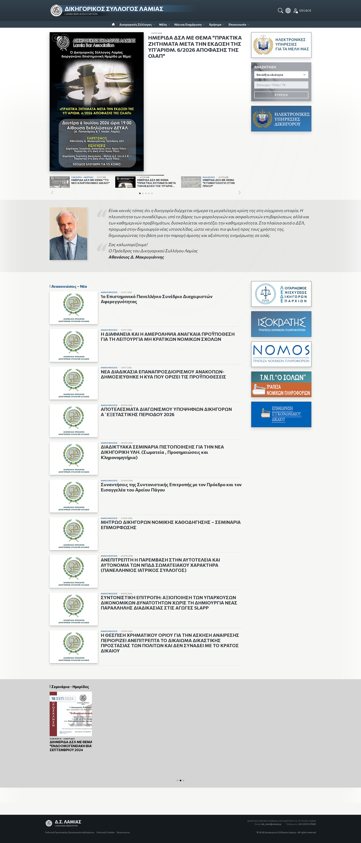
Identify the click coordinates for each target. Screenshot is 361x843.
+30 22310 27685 (301, 824)
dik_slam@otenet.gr (268, 824)
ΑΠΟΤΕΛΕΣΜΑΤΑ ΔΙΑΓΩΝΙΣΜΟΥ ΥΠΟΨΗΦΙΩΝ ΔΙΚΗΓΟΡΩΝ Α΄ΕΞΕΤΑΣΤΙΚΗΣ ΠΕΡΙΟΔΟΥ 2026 (166, 411)
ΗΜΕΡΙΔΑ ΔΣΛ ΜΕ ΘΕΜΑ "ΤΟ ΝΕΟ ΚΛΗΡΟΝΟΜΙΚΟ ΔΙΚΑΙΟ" (77, 748)
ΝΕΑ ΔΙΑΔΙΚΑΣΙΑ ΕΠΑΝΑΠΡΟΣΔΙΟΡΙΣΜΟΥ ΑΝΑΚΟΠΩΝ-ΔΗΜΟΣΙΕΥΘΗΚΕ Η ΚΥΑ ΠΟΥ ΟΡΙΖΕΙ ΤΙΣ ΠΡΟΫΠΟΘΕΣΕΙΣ (163, 374)
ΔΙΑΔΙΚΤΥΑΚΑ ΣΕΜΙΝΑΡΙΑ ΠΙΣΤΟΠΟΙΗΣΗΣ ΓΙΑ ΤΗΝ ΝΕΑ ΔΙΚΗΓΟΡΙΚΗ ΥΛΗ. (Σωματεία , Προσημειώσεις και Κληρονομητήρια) (162, 452)
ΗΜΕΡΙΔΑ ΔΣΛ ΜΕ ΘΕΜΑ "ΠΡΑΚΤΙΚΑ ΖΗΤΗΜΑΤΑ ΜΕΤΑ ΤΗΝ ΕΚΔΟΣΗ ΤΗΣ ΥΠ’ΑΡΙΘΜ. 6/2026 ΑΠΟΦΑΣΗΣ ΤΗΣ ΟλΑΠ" (195, 46)
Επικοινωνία (123, 832)
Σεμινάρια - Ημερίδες (62, 743)
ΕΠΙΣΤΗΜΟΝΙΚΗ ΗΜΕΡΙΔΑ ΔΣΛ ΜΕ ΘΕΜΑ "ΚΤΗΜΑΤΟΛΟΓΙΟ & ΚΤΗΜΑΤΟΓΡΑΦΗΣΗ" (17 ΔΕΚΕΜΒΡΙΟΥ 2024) (277, 752)
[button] (64, 38)
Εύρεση (281, 95)
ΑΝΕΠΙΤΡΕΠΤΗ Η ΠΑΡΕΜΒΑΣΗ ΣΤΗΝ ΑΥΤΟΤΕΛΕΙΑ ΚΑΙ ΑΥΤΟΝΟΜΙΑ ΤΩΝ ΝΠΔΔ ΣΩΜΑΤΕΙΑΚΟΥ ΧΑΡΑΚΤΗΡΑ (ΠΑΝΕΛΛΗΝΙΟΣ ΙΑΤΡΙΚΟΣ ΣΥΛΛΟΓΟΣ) (160, 565)
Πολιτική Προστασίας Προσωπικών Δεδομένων (69, 832)
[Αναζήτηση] (280, 10)
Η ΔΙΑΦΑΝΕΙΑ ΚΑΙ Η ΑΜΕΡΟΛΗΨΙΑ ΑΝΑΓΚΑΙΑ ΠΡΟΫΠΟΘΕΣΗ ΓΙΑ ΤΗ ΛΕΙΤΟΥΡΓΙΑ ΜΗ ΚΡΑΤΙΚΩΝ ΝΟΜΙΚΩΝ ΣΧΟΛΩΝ (168, 336)
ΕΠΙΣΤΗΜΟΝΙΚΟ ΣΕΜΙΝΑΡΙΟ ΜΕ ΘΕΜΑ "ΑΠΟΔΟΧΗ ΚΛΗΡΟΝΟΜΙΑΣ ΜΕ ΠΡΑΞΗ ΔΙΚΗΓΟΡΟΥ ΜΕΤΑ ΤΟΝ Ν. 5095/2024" (213, 746)
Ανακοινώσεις (109, 292)
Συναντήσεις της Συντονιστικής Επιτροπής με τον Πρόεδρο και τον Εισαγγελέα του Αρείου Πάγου (171, 487)
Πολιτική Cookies (105, 832)
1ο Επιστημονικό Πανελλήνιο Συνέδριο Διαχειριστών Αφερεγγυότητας (156, 299)
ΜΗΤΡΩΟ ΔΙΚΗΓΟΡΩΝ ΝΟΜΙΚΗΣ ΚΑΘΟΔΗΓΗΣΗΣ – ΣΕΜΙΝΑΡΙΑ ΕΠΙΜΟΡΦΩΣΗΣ (171, 524)
